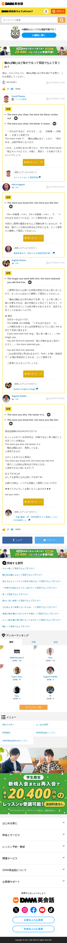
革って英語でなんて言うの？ (15, 594)
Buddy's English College (24, 389)
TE (50, 696)
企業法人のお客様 (33, 919)
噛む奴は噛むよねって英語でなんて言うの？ (22, 574)
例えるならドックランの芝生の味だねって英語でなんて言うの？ (31, 581)
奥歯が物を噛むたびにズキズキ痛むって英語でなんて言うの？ (30, 613)
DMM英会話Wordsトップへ (15, 740)
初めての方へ (8, 724)
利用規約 (6, 732)
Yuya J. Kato (17, 677)
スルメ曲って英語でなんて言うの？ (18, 568)
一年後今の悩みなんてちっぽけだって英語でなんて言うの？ (29, 587)
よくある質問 (42, 724)
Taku (16, 696)
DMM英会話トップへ (45, 732)
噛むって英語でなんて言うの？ (16, 626)
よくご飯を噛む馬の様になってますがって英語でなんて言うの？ (31, 619)
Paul (50, 657)
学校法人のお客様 (33, 928)
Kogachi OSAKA (50, 677)
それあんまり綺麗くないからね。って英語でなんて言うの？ (29, 607)
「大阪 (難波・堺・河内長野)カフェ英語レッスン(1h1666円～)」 (36, 518)
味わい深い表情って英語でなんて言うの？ (21, 600)
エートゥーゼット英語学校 (26, 177)
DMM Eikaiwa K (17, 657)
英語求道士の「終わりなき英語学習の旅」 (33, 253)
